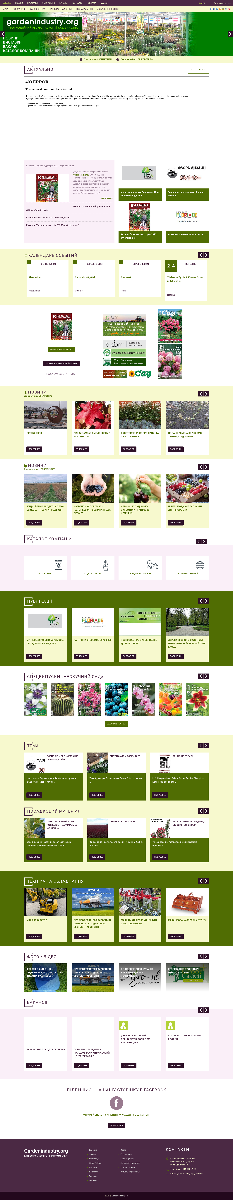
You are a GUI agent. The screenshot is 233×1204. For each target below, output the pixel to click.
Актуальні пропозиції (108, 9)
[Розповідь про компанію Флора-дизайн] (187, 174)
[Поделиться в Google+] (229, 9)
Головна (6, 3)
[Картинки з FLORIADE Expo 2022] (187, 217)
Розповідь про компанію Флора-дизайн (48, 217)
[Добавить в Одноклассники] (220, 9)
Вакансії (63, 3)
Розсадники (19, 9)
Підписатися (116, 1125)
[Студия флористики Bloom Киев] (124, 344)
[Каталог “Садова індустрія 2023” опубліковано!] (140, 217)
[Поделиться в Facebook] (214, 9)
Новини (19, 3)
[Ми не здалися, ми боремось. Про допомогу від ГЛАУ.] (140, 174)
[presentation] (2, 34)
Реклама (91, 3)
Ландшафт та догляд (60, 9)
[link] (81, 175)
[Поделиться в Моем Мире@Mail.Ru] (223, 9)
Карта (5, 9)
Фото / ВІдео (48, 3)
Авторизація (220, 3)
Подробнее (34, 449)
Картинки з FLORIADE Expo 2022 (185, 234)
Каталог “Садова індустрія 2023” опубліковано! (52, 225)
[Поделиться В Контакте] (211, 9)
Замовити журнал (116, 724)
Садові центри (37, 9)
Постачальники (84, 9)
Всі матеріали (198, 69)
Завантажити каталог (61, 349)
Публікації (32, 3)
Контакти (77, 3)
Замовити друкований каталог (61, 363)
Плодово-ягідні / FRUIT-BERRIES (137, 59)
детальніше (106, 198)
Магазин (105, 3)
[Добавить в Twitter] (217, 9)
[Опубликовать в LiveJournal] (226, 9)
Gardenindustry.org (46, 1151)
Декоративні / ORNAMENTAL (98, 59)
